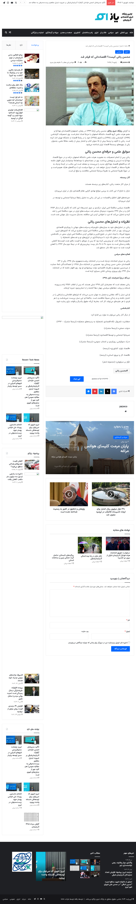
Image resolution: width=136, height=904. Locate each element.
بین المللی (124, 32)
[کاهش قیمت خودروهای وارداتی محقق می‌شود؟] (32, 465)
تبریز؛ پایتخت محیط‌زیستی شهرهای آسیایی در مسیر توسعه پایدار (82, 2)
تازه (21, 45)
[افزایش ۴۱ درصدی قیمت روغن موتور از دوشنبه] (32, 709)
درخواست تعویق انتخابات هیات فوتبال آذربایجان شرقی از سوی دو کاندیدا (118, 555)
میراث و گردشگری (52, 32)
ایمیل (127, 631)
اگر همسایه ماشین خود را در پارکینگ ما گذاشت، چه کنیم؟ (15, 73)
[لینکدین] (101, 391)
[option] (90, 447)
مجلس (5, 899)
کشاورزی (77, 32)
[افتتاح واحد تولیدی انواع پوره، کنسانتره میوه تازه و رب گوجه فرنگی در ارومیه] (32, 208)
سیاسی (110, 32)
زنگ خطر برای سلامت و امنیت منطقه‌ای (14, 86)
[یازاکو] (114, 17)
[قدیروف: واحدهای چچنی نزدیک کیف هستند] (32, 679)
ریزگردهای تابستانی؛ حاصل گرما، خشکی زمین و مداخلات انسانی (63, 558)
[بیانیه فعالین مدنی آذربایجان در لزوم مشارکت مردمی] (32, 58)
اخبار (121, 46)
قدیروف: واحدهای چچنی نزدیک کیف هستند (16, 678)
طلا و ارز (103, 32)
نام (128, 620)
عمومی (12, 899)
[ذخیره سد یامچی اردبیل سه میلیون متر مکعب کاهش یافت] (32, 572)
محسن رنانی (120, 370)
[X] (107, 391)
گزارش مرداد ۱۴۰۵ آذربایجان (32, 825)
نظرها (8, 45)
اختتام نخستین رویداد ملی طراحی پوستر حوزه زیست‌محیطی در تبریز (15, 430)
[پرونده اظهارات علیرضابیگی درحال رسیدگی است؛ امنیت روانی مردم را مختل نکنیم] (32, 691)
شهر (116, 32)
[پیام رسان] (88, 391)
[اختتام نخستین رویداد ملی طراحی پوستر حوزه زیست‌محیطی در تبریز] (14, 417)
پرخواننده (35, 45)
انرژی (96, 32)
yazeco (125, 62)
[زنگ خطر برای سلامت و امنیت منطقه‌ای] (32, 88)
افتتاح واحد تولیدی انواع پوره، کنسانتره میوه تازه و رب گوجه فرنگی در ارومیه (15, 114)
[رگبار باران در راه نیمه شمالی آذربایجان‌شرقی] (90, 545)
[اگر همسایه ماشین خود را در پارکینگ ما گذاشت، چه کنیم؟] (32, 74)
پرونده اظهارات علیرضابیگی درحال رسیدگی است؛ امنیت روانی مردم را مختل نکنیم (15, 693)
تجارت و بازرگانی (37, 32)
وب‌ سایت (84, 631)
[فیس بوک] (114, 391)
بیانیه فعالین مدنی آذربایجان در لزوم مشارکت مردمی (15, 58)
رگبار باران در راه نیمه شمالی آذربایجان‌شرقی (91, 557)
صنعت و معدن (66, 32)
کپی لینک (76, 379)
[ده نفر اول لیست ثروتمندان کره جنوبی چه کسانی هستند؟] (32, 101)
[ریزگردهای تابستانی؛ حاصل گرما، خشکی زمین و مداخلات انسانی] (62, 545)
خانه (131, 32)
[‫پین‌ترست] (94, 391)
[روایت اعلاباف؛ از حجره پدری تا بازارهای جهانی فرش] (95, 874)
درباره (24, 899)
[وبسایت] (125, 411)
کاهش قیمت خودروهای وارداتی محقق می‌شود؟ (16, 464)
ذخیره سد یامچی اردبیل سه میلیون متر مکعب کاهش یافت (15, 476)
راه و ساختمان (87, 32)
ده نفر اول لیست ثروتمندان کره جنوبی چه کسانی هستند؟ (15, 100)
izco (62, 899)
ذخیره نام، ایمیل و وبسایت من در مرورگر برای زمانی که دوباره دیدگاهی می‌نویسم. (98, 642)
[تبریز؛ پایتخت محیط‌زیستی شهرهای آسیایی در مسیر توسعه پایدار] (14, 370)
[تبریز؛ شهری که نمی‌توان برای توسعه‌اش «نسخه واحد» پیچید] (31, 417)
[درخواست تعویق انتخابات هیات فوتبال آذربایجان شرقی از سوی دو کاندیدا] (118, 543)
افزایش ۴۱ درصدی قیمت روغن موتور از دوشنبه (15, 709)
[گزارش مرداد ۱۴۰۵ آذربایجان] (31, 817)
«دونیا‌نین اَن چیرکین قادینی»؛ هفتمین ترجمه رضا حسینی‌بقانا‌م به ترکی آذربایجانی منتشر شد (106, 448)
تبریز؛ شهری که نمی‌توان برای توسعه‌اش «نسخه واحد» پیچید (32, 428)
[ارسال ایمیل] (121, 62)
